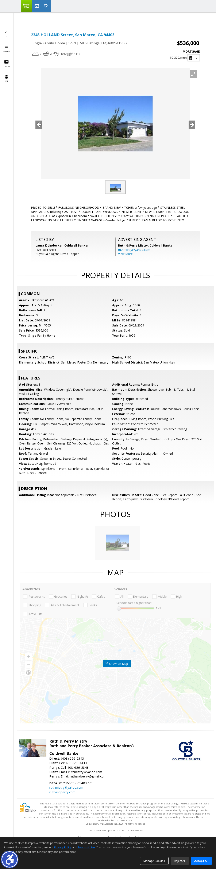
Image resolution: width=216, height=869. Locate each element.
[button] (9, 859)
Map (6, 81)
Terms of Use (86, 847)
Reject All (179, 861)
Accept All (201, 861)
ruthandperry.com (62, 792)
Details (6, 51)
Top (6, 36)
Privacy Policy (63, 847)
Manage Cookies (154, 861)
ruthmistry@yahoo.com (134, 250)
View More (125, 254)
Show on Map (118, 664)
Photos (6, 66)
